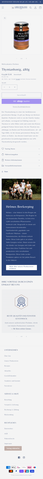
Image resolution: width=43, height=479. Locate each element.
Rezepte (7, 366)
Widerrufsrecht (9, 438)
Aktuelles (7, 371)
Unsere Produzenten (11, 361)
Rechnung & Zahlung (11, 410)
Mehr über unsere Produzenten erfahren (21, 267)
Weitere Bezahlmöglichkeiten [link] (21, 106)
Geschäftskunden (10, 376)
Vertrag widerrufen (13, 448)
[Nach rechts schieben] (26, 58)
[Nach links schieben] (16, 58)
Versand (18, 79)
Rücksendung (9, 415)
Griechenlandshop (19, 475)
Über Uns (7, 356)
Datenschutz (8, 428)
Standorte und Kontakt (12, 381)
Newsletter (8, 386)
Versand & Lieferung (11, 405)
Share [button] (6, 171)
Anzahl (4, 83)
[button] (2, 7)
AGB (6, 434)
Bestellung (8, 400)
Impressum (8, 443)
